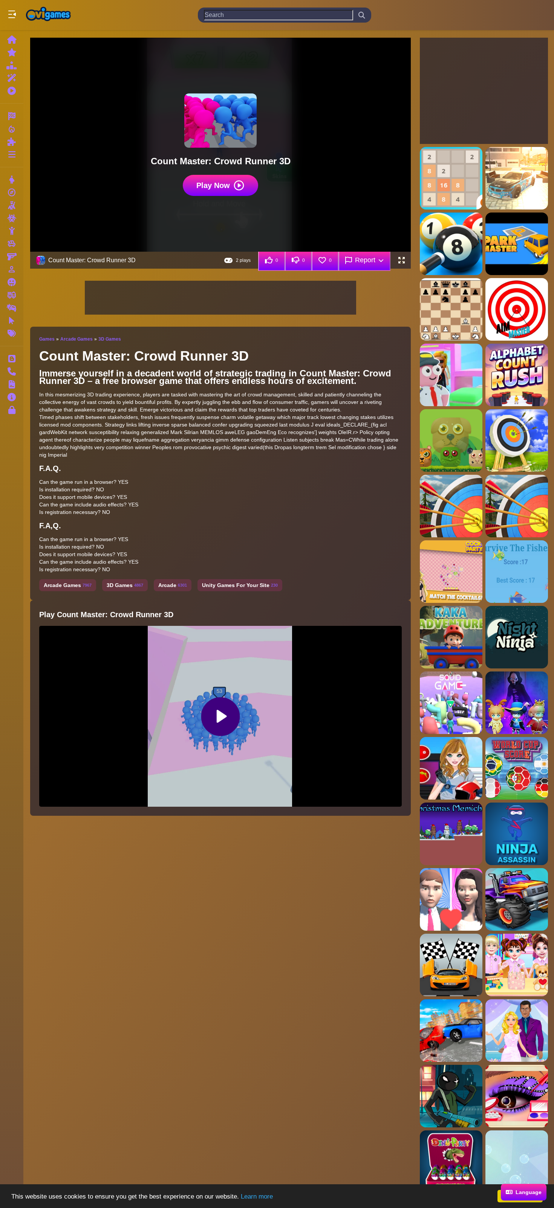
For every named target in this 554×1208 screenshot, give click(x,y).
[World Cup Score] (516, 768)
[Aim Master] (516, 309)
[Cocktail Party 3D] (451, 571)
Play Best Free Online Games (48, 15)
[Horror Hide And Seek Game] (516, 702)
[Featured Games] (11, 78)
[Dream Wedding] (451, 899)
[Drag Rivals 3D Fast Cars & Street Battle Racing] (451, 965)
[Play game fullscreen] (401, 260)
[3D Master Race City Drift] (516, 178)
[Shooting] (11, 205)
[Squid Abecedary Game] (451, 702)
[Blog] (11, 358)
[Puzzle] (11, 141)
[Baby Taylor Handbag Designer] (516, 965)
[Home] (11, 39)
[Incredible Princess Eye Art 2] (516, 1096)
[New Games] (11, 52)
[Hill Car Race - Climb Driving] (516, 899)
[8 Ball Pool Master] (451, 244)
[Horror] (11, 282)
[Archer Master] (516, 440)
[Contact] (11, 371)
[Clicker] (11, 320)
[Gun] (11, 256)
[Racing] (11, 116)
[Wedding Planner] (516, 1030)
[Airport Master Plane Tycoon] (451, 375)
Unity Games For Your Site (240, 585)
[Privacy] (11, 410)
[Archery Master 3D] (516, 506)
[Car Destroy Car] (451, 1030)
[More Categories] (11, 154)
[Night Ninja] (516, 637)
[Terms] (11, 384)
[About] (11, 397)
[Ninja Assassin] (516, 834)
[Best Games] (11, 65)
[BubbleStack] (516, 1161)
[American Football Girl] (451, 768)
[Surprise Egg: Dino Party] (451, 1161)
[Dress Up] (11, 179)
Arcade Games (76, 339)
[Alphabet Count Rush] (516, 375)
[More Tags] (11, 333)
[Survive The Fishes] (516, 571)
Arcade (172, 585)
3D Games (109, 339)
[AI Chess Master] (451, 309)
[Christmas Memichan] (451, 834)
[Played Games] (11, 90)
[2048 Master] (451, 178)
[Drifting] (11, 307)
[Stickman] (11, 231)
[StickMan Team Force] (451, 1096)
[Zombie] (11, 218)
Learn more (257, 1196)
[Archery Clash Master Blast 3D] (451, 506)
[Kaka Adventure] (451, 637)
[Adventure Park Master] (516, 244)
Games (47, 339)
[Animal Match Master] (451, 440)
